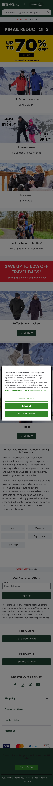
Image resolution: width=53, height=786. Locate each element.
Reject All (26, 406)
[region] (26, 392)
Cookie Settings (26, 398)
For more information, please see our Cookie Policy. (26, 390)
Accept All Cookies (26, 414)
